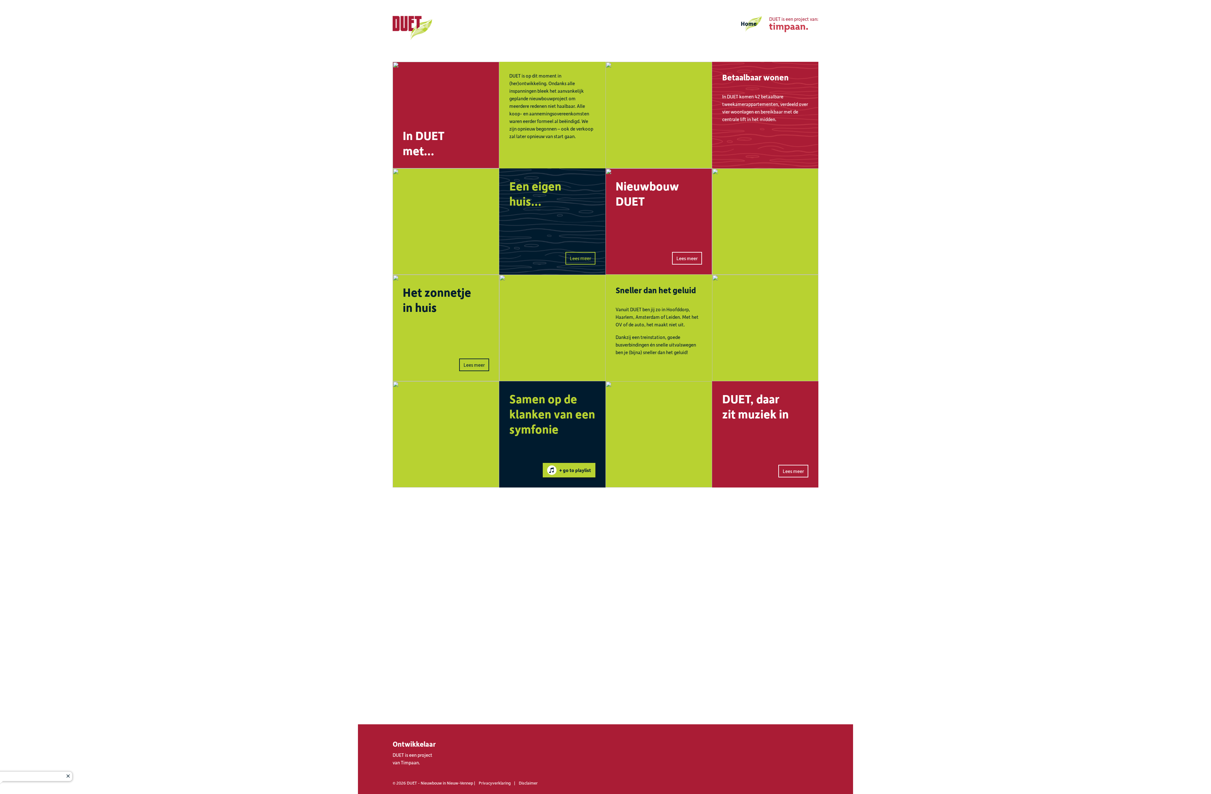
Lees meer (580, 258)
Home (749, 23)
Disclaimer (528, 782)
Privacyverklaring (495, 782)
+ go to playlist (575, 470)
